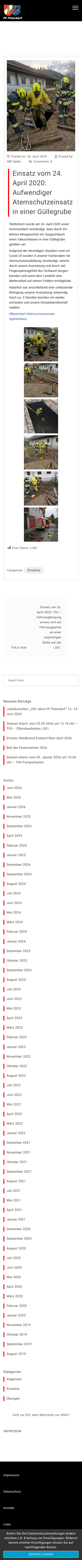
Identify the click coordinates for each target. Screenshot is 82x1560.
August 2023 (16, 980)
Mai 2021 (14, 1200)
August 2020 (16, 1248)
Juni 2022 (14, 1095)
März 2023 (15, 1028)
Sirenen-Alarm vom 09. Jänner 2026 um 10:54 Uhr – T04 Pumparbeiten (41, 760)
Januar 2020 (16, 1315)
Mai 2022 (14, 1104)
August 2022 (16, 1076)
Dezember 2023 (19, 951)
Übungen (13, 1398)
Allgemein (14, 1379)
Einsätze (34, 570)
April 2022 (14, 1114)
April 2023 (14, 1018)
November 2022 (19, 1056)
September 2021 (19, 1172)
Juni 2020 (14, 1267)
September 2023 (19, 970)
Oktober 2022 (17, 1066)
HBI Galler (14, 161)
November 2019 (19, 1325)
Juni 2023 (14, 999)
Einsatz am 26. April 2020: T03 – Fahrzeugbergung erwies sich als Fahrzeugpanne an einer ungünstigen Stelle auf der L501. (49, 627)
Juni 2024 (14, 903)
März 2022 (15, 1123)
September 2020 (19, 1239)
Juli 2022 (14, 1085)
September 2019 (19, 1344)
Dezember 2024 (19, 865)
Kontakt (8, 1508)
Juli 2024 (14, 893)
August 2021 (16, 1181)
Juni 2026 (14, 788)
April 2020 (14, 1287)
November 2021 (19, 1152)
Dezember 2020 (19, 1229)
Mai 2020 (14, 1277)
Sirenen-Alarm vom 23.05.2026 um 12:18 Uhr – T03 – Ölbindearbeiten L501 (42, 726)
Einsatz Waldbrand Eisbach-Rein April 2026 (39, 738)
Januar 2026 (16, 807)
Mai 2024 (14, 912)
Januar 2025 (16, 855)
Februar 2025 (17, 845)
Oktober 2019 (17, 1334)
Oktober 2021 (17, 1162)
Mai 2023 (14, 1008)
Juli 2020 (14, 1258)
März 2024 (15, 922)
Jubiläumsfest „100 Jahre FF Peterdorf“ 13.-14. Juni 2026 (42, 711)
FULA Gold (19, 647)
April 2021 (14, 1210)
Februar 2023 (17, 1037)
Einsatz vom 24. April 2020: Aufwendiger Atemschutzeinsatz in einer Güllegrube (43, 193)
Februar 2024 (17, 932)
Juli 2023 (14, 989)
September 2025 (19, 826)
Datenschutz (12, 1491)
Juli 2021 (14, 1191)
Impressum (11, 1475)
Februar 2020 (17, 1306)
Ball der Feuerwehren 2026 (27, 748)
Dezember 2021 (19, 1143)
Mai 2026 (14, 797)
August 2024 (16, 884)
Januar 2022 (16, 1133)
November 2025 (19, 817)
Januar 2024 (16, 941)
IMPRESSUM (12, 1431)
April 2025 (14, 836)
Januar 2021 (16, 1219)
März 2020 (15, 1296)
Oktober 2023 (17, 961)
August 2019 (16, 1354)
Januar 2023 (16, 1047)
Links (7, 1524)
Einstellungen (41, 1554)
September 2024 (19, 874)
